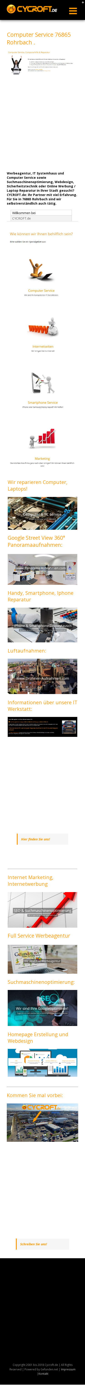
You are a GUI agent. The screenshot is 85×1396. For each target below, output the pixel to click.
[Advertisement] (42, 123)
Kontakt (43, 1374)
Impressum (68, 1369)
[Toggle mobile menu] (73, 10)
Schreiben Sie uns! (33, 1244)
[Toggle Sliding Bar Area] (81, 4)
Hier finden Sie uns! (35, 839)
